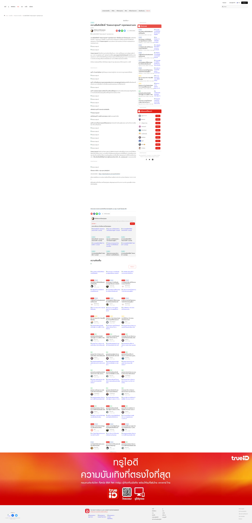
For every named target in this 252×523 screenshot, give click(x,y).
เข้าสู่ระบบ (244, 2)
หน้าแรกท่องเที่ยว (106, 11)
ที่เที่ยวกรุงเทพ (120, 11)
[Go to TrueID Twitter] (149, 159)
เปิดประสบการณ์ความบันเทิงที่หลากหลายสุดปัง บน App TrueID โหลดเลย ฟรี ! (109, 209)
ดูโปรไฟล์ (93, 223)
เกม (22, 6)
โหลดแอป (224, 2)
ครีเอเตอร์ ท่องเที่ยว (18, 15)
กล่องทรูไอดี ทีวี (232, 2)
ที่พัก (126, 11)
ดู (8, 6)
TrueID (8, 3)
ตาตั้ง (26, 6)
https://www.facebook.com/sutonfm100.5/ (109, 174)
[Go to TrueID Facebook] (146, 159)
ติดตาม (132, 223)
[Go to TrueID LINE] (153, 159)
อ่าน (18, 6)
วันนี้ (5, 6)
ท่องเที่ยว (11, 15)
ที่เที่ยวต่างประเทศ (133, 11)
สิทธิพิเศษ (13, 6)
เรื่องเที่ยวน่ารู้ (141, 11)
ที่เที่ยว (113, 11)
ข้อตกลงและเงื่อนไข (142, 155)
